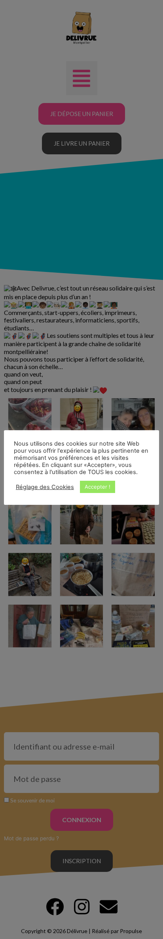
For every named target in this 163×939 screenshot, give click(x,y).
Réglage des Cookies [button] (45, 487)
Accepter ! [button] (97, 487)
